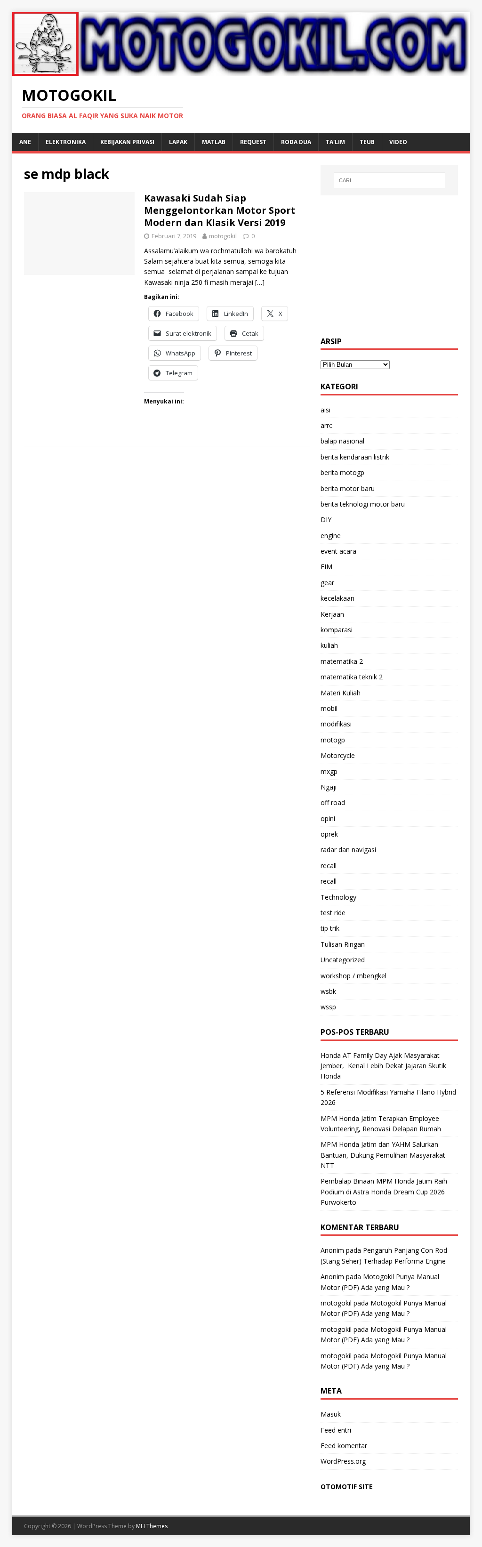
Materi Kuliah (341, 692)
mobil (329, 708)
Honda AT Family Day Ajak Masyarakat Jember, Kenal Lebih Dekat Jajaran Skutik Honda (383, 1066)
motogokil (223, 236)
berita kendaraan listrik (355, 456)
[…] (260, 282)
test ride (333, 912)
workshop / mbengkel (353, 975)
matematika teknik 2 (352, 676)
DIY (326, 519)
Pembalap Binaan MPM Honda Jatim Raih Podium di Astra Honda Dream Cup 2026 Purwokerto (384, 1191)
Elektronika (66, 142)
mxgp (329, 771)
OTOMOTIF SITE (347, 1486)
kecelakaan (337, 598)
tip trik (330, 928)
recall (329, 865)
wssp (328, 1006)
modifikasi (336, 723)
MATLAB (213, 142)
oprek (329, 834)
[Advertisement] (389, 266)
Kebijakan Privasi (127, 142)
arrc (326, 425)
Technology (338, 897)
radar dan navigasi (348, 849)
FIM (326, 566)
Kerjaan (332, 614)
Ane (25, 142)
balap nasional (342, 440)
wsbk (328, 991)
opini (328, 818)
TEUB (367, 142)
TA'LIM (335, 142)
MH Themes (152, 1526)
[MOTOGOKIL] (241, 69)
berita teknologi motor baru (363, 504)
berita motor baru (348, 488)
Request (253, 142)
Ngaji (329, 786)
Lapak (178, 142)
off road (333, 802)
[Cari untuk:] (389, 180)
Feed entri (336, 1430)
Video (398, 142)
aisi (325, 409)
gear (327, 582)
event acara (338, 551)
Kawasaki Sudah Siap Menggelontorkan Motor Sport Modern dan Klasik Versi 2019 (220, 210)
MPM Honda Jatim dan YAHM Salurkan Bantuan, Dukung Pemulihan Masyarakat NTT (383, 1155)
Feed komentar (344, 1445)
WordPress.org (343, 1461)
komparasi (337, 629)
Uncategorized (343, 959)
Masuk (331, 1414)
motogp (333, 739)
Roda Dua (296, 142)
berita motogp (342, 472)
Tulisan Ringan (343, 944)
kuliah (329, 645)
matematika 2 (342, 661)
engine (331, 535)
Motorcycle (338, 755)
